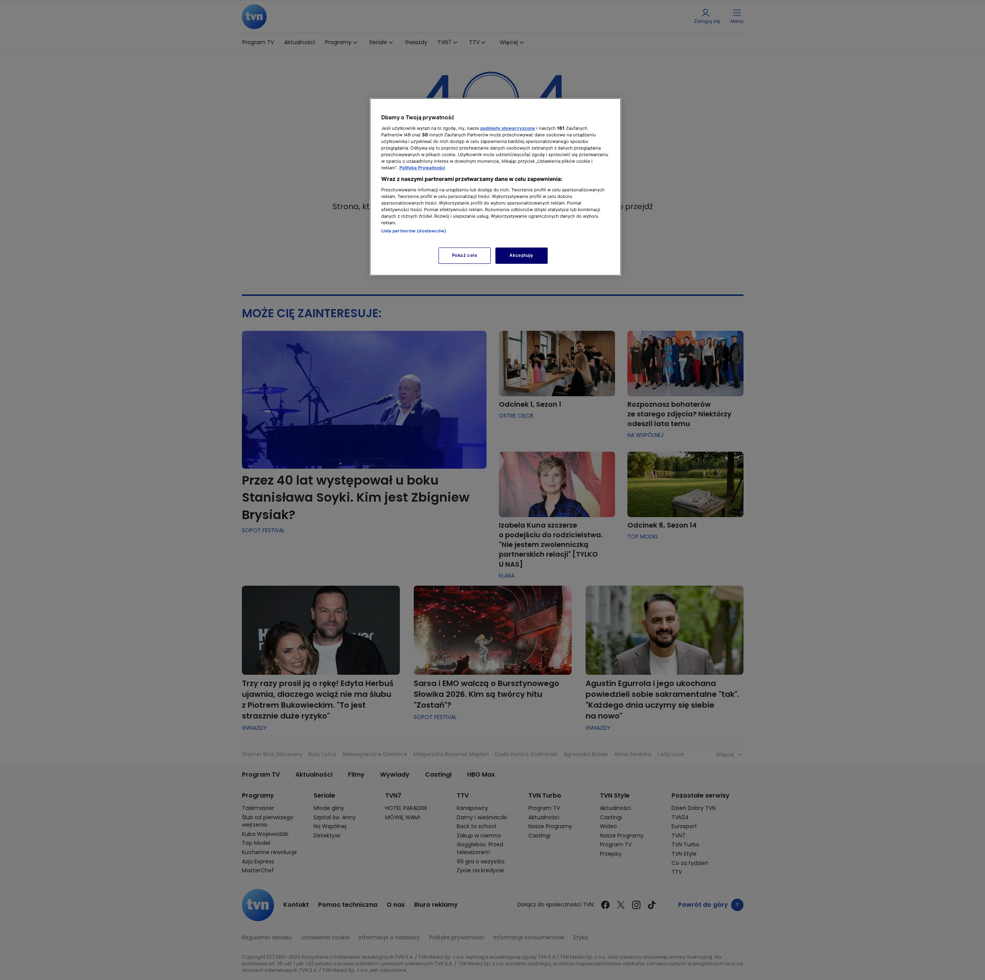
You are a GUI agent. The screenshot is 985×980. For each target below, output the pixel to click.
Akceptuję (521, 255)
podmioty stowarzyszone (507, 128)
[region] (495, 187)
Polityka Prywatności (422, 167)
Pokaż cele (465, 255)
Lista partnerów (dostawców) (414, 231)
